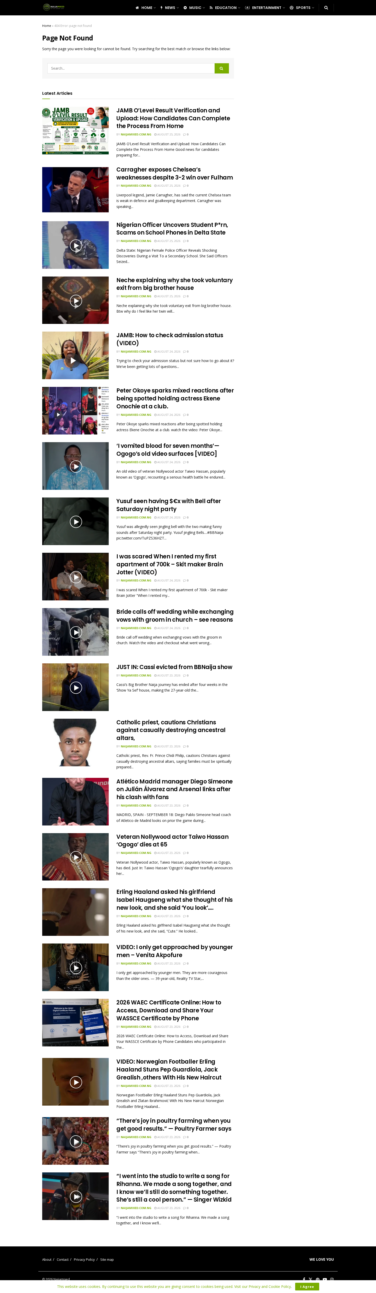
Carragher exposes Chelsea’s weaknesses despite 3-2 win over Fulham (174, 174)
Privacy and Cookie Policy (270, 1286)
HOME (146, 7)
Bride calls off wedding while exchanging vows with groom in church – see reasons (175, 616)
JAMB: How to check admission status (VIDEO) (169, 339)
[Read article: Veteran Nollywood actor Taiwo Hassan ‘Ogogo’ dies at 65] (75, 857)
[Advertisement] (289, 100)
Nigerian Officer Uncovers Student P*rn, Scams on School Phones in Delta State (172, 229)
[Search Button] (326, 7)
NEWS (170, 7)
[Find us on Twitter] (310, 1280)
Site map (107, 1259)
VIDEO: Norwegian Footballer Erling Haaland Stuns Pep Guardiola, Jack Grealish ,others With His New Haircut (169, 1070)
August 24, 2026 (168, 351)
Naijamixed (61, 1279)
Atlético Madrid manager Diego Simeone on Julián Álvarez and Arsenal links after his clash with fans (174, 789)
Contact (63, 1259)
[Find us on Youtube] (325, 1280)
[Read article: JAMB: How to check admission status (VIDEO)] (75, 355)
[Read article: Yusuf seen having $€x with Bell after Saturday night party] (75, 521)
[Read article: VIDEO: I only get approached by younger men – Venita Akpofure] (75, 967)
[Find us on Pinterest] (317, 1280)
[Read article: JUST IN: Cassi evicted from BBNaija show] (75, 687)
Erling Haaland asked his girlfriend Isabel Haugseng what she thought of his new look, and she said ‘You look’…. (174, 900)
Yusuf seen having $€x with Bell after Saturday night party (168, 505)
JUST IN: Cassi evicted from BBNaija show (174, 667)
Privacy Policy (84, 1259)
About (46, 1259)
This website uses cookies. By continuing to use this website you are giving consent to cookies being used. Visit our (153, 1286)
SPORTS (303, 7)
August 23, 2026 (168, 675)
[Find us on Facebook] (304, 1280)
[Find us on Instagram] (332, 1280)
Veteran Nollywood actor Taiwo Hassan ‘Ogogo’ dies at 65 (172, 841)
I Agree (307, 1286)
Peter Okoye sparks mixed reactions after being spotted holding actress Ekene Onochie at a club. (175, 398)
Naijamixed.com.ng (136, 134)
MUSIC (195, 7)
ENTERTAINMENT (266, 7)
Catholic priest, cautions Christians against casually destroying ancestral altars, (171, 730)
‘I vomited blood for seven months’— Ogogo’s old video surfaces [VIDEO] (167, 450)
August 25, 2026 (168, 134)
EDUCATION (226, 7)
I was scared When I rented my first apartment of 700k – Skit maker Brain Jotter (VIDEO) (169, 564)
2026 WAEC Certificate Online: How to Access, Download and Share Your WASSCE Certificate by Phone (168, 1010)
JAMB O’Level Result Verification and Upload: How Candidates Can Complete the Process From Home (173, 118)
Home (46, 26)
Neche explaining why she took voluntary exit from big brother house (174, 284)
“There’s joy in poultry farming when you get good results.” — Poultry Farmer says (173, 1125)
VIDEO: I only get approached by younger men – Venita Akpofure (174, 951)
